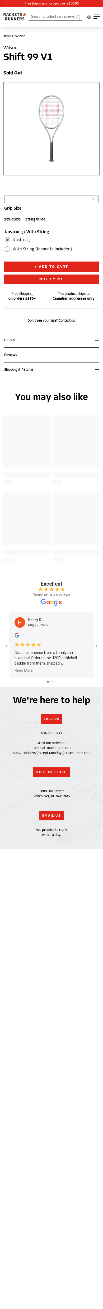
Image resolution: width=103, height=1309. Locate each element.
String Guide (35, 219)
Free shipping (34, 3)
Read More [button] (24, 670)
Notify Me (51, 279)
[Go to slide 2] (52, 681)
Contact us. (67, 320)
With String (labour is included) (42, 249)
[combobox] (55, 17)
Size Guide (12, 219)
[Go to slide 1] (48, 682)
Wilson (20, 36)
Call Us (52, 719)
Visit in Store (51, 772)
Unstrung (21, 239)
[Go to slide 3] (55, 681)
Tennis (8, 36)
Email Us (51, 815)
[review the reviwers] (17, 636)
